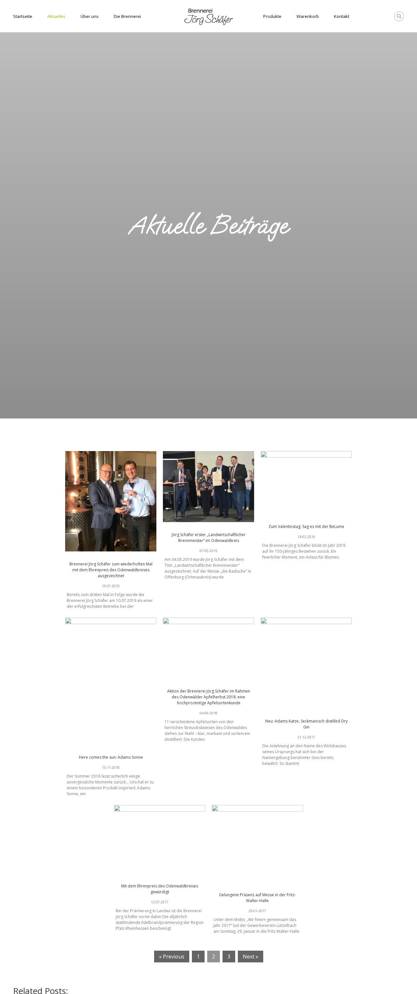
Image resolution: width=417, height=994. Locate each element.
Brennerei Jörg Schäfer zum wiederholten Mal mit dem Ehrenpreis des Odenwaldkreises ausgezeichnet (110, 569)
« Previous (171, 956)
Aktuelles (56, 16)
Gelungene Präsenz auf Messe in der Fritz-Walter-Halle (257, 897)
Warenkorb (307, 16)
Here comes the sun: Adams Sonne (111, 757)
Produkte (272, 16)
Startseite (22, 16)
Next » (250, 956)
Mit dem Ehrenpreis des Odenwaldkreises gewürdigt (159, 889)
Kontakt (341, 16)
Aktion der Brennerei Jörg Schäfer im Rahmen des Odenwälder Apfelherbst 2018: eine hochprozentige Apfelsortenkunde (208, 697)
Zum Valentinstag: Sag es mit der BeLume (306, 526)
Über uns (89, 16)
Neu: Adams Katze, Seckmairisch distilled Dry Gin (306, 724)
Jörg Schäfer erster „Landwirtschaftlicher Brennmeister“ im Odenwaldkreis (209, 537)
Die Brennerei (127, 16)
